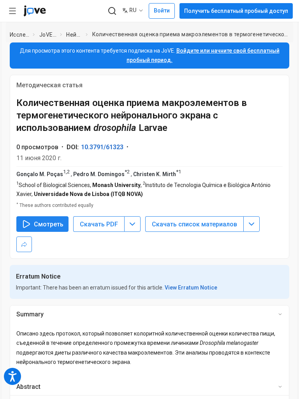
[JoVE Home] (34, 10)
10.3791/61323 (102, 147)
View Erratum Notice (191, 287)
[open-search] (112, 11)
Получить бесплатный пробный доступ (236, 11)
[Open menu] (12, 11)
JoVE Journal (48, 35)
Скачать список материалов (194, 224)
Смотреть (48, 224)
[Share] (24, 244)
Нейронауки (74, 35)
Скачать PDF (99, 224)
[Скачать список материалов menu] (251, 224)
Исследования (20, 35)
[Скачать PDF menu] (132, 224)
